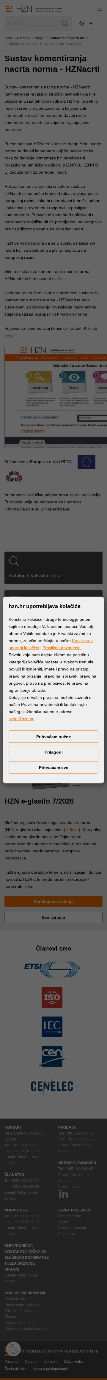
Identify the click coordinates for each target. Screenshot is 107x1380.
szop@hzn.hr (21, 718)
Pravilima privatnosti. (62, 647)
